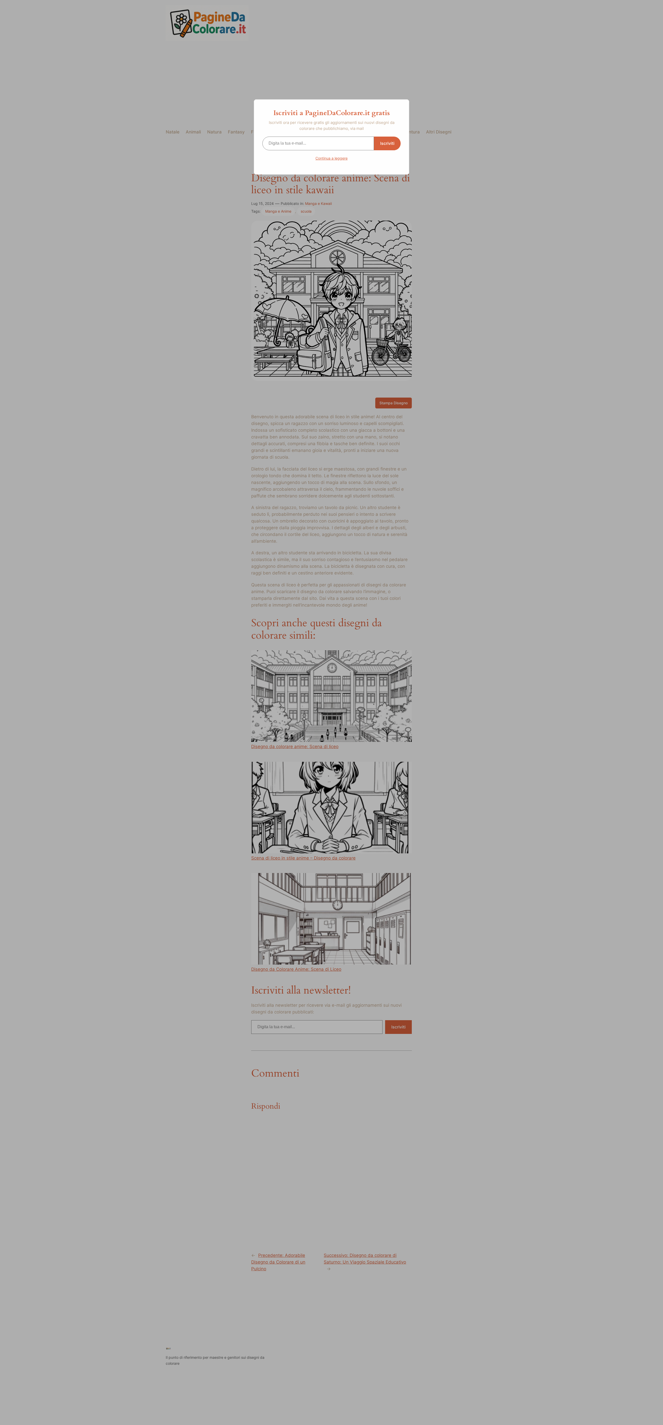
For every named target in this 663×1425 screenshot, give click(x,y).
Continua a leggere (331, 158)
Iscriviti (387, 143)
